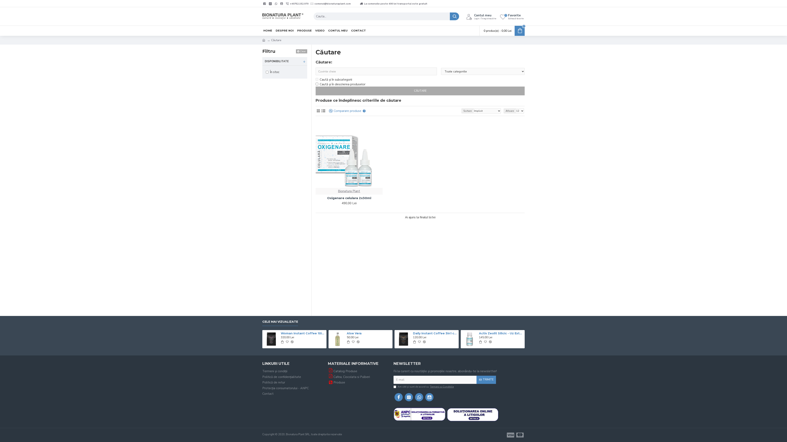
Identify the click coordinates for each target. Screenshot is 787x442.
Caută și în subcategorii (336, 80)
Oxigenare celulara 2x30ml (349, 198)
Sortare (467, 111)
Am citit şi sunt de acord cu (426, 386)
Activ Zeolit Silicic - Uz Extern (501, 333)
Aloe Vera (354, 333)
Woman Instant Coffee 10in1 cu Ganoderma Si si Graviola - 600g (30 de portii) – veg (303, 333)
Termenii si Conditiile (442, 386)
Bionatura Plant (349, 191)
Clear (303, 51)
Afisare (510, 111)
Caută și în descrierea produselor (342, 84)
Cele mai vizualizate (280, 322)
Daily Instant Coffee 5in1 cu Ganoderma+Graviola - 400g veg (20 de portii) (435, 333)
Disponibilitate (277, 61)
